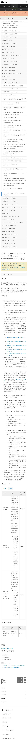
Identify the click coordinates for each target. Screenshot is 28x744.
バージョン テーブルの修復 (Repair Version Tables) (13, 174)
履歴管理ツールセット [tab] (8, 40)
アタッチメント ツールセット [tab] (10, 43)
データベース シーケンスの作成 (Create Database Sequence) (13, 103)
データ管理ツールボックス (9, 23)
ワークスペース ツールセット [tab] (10, 247)
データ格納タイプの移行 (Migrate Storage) (13, 158)
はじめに (5, 9)
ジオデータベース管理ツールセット (11, 25)
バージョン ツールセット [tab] (9, 243)
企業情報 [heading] (3, 698)
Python (16, 9)
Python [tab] (10, 488)
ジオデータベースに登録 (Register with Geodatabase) (12, 165)
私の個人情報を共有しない (9, 738)
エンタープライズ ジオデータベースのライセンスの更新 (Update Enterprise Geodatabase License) (15, 179)
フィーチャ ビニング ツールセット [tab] (11, 61)
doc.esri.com (10, 14)
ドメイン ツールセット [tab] (8, 58)
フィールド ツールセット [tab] (9, 70)
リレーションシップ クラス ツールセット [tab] (13, 222)
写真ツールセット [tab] (7, 213)
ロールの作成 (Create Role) (10, 117)
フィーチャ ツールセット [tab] (9, 67)
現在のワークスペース (7, 648)
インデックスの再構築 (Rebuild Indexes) (13, 161)
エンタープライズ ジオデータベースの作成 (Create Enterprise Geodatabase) (13, 113)
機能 (9, 6)
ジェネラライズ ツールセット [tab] (10, 79)
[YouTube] (25, 681)
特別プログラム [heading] (4, 702)
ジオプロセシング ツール (17, 21)
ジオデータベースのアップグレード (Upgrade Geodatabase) (14, 194)
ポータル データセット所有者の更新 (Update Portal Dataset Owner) (14, 184)
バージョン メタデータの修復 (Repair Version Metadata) (14, 169)
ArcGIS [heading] (3, 687)
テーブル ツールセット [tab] (8, 231)
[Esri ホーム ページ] (4, 2)
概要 (4, 6)
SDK (21, 9)
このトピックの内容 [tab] (7, 274)
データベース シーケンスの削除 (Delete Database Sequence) (13, 121)
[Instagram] (21, 681)
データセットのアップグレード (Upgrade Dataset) (13, 189)
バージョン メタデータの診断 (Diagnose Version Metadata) (15, 131)
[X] (21, 678)
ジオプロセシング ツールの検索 (11, 667)
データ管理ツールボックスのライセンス (11, 31)
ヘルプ (8, 9)
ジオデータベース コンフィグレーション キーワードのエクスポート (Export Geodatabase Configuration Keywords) (14, 146)
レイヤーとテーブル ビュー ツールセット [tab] (13, 207)
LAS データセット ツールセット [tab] (10, 204)
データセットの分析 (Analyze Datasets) (12, 89)
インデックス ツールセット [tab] (9, 198)
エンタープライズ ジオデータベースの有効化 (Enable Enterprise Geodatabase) (14, 140)
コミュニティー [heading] (4, 691)
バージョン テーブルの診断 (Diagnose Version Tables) (14, 135)
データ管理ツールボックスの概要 (9, 27)
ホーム (2, 9)
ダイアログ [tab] (4, 488)
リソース (15, 6)
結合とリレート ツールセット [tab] (10, 201)
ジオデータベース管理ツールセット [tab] (11, 82)
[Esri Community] (18, 681)
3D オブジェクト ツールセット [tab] (10, 37)
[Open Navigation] (26, 2)
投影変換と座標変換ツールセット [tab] (11, 216)
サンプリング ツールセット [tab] (9, 225)
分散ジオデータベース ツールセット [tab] (12, 55)
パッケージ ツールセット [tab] (9, 210)
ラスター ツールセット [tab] (8, 219)
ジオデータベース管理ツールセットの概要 (13, 85)
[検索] (22, 2)
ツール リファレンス (12, 9)
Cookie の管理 (6, 734)
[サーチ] (26, 18)
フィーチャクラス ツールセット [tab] (10, 64)
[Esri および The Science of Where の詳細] (4, 681)
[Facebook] (18, 678)
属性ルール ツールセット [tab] (9, 46)
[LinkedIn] (25, 678)
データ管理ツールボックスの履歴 (9, 34)
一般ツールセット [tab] (7, 76)
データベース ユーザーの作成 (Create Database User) (14, 108)
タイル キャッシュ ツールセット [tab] (11, 234)
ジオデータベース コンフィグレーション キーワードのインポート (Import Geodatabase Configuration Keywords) (14, 153)
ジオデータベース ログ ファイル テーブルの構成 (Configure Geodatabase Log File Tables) (15, 98)
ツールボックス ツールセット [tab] (10, 237)
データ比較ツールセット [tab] (9, 52)
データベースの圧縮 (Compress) (11, 95)
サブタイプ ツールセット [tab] (9, 228)
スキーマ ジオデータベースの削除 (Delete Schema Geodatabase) (13, 126)
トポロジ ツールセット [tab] (8, 240)
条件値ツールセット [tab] (8, 49)
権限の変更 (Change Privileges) (11, 92)
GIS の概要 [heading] (3, 694)
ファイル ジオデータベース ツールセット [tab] (13, 73)
